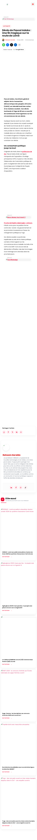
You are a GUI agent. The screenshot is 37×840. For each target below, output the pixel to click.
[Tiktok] (25, 487)
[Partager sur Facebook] (7, 44)
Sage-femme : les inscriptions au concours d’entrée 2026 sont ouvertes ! (16, 714)
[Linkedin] (11, 487)
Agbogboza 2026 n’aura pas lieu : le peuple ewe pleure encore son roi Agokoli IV (17, 607)
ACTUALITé (6, 26)
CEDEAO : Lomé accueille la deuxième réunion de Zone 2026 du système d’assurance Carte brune (17, 553)
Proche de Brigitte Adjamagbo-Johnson (18, 223)
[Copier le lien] (19, 44)
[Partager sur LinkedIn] (15, 44)
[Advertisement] (18, 77)
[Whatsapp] (21, 487)
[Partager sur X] (11, 44)
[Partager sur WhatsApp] (3, 44)
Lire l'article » (6, 556)
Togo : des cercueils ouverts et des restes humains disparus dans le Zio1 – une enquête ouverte (18, 822)
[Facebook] (16, 487)
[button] (33, 4)
